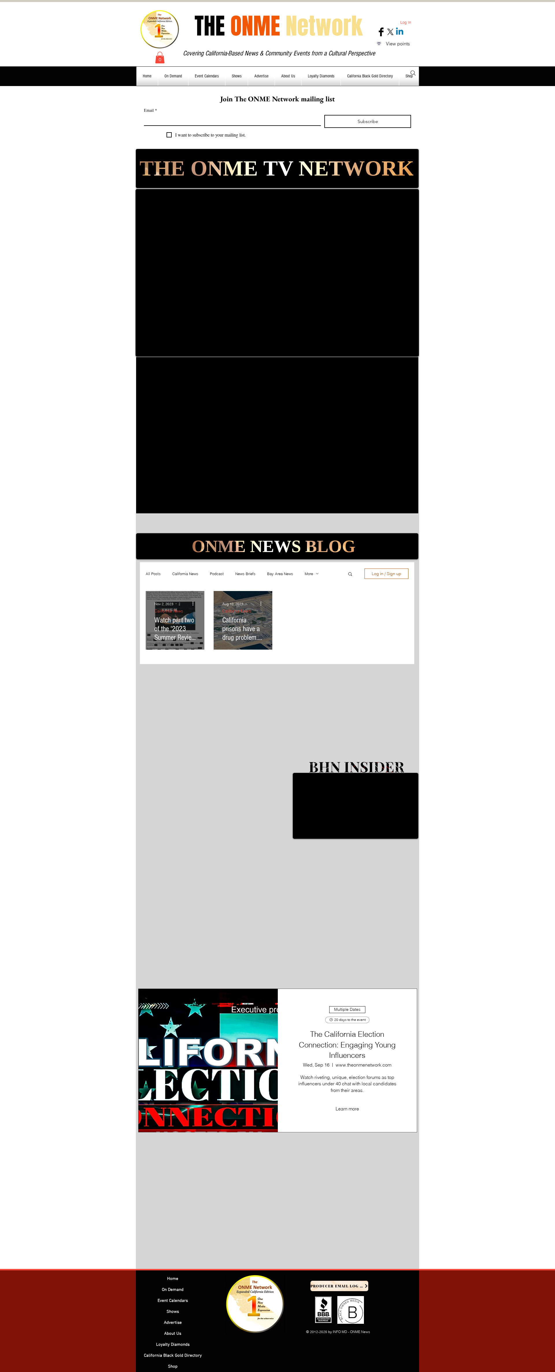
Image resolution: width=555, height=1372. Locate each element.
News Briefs (245, 573)
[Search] (413, 73)
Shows (172, 1311)
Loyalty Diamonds (173, 1344)
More (309, 573)
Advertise (173, 1322)
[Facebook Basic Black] (381, 31)
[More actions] (194, 603)
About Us (172, 1333)
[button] (160, 58)
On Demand (173, 1289)
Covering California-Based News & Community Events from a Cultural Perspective (279, 53)
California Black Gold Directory (173, 1355)
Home (172, 1278)
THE (278, 26)
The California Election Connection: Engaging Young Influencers (347, 1045)
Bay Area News (280, 573)
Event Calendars (173, 1300)
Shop (172, 1366)
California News (185, 573)
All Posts (153, 573)
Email (150, 110)
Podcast (217, 573)
